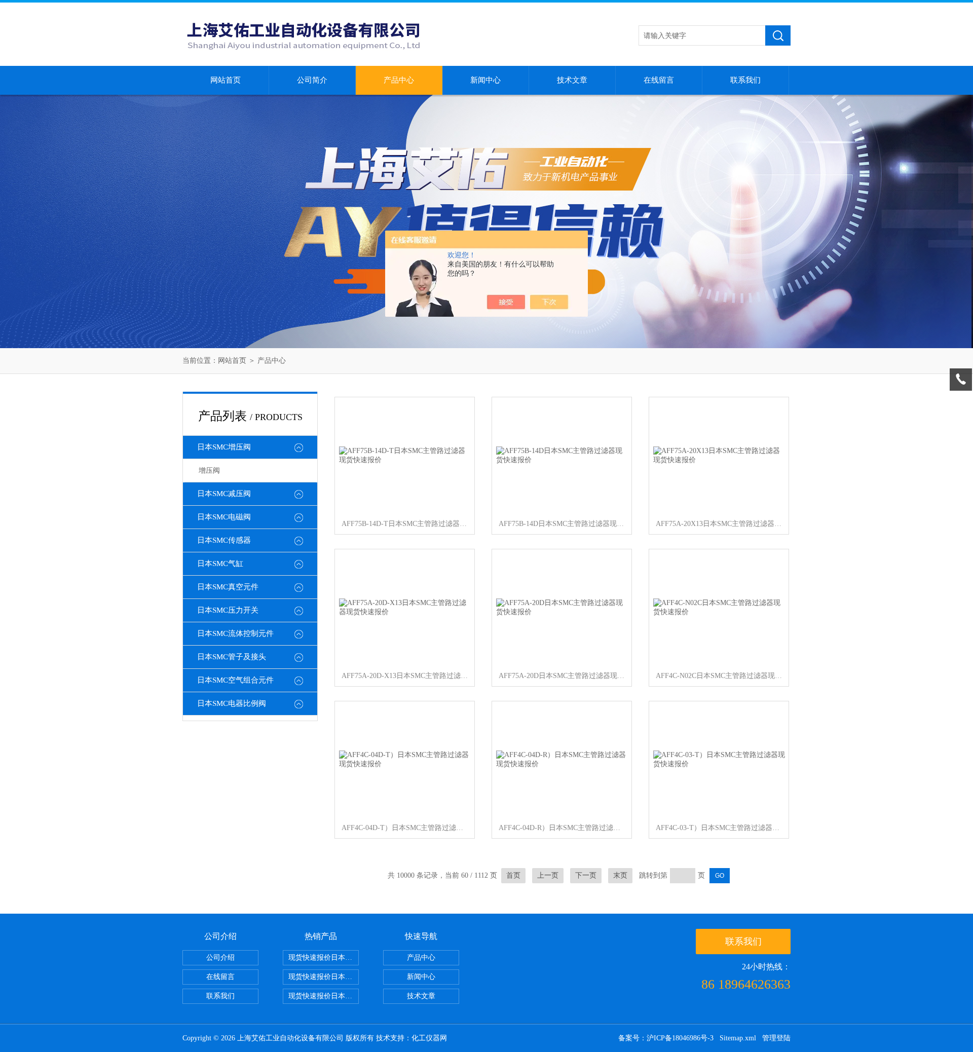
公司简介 (312, 80)
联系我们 (745, 80)
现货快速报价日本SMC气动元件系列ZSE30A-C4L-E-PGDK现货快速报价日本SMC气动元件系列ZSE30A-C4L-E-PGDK (323, 996)
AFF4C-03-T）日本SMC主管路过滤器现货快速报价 (719, 828)
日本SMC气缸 (220, 563)
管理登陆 (776, 1038)
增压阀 (209, 470)
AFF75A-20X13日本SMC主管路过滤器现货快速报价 (719, 524)
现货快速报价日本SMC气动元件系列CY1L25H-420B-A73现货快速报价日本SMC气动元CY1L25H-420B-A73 (323, 957)
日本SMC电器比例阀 (231, 703)
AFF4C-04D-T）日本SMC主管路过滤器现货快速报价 (405, 828)
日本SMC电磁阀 (224, 517)
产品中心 (399, 80)
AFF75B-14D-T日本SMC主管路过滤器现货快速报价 (405, 524)
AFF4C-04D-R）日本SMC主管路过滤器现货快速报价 (562, 828)
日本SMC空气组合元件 (235, 680)
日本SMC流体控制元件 (235, 633)
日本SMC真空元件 (227, 587)
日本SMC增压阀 (224, 447)
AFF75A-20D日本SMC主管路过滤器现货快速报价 (562, 676)
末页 (620, 875)
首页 (513, 875)
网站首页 (225, 80)
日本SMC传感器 (224, 540)
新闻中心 (485, 80)
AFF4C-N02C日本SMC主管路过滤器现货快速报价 (719, 676)
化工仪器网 (429, 1038)
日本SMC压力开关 (227, 610)
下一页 (585, 875)
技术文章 (572, 80)
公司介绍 (220, 957)
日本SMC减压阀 (224, 494)
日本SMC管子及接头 (231, 657)
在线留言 (659, 80)
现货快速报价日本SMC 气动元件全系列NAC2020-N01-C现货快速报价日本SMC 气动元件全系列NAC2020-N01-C (323, 977)
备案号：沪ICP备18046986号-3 (666, 1038)
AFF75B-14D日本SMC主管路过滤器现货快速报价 (562, 524)
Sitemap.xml (738, 1038)
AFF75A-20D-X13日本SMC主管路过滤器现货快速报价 (405, 676)
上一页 (547, 875)
